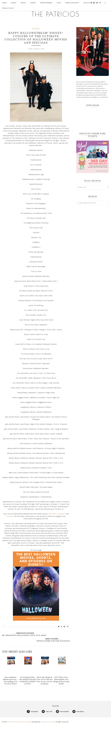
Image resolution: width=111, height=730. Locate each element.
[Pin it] (67, 626)
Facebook (10, 516)
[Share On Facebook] (61, 626)
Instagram (61, 514)
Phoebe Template (25, 722)
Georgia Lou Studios (48, 722)
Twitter (54, 514)
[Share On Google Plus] (65, 626)
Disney (36, 28)
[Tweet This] (59, 626)
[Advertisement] (92, 222)
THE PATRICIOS (55, 14)
